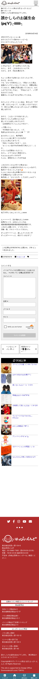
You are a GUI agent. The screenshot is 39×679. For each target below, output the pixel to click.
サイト (5, 317)
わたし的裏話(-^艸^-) (20, 426)
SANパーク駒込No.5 (10, 609)
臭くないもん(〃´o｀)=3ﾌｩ (22, 385)
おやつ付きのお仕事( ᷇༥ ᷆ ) (21, 375)
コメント (7, 276)
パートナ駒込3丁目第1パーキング (14, 622)
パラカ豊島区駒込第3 (10, 616)
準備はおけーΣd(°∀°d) (20, 395)
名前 (5, 301)
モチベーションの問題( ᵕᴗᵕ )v (23, 447)
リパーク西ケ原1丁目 (10, 640)
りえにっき (21, 257)
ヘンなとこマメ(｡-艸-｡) (11, 348)
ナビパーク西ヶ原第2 (10, 646)
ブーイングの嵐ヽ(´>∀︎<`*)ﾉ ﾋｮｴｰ (25, 364)
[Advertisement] (19, 580)
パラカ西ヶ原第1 (8, 633)
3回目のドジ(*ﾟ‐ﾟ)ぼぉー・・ (25, 349)
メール (6, 309)
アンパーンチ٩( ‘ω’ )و (20, 436)
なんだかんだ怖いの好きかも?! (23, 457)
